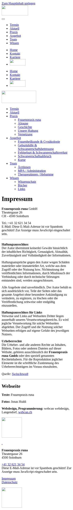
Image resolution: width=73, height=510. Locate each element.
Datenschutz (9, 482)
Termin (14, 25)
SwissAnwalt (20, 374)
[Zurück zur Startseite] (15, 14)
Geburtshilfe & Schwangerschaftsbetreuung (36, 147)
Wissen (14, 43)
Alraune (23, 123)
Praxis (14, 32)
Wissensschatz (27, 181)
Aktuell (14, 28)
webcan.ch (25, 412)
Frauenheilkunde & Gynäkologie (39, 141)
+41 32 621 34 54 (13, 464)
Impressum (9, 478)
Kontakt (15, 53)
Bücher (22, 185)
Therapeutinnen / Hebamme (36, 174)
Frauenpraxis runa (29, 119)
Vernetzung (25, 134)
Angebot (15, 35)
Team (13, 39)
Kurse (22, 160)
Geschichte (25, 127)
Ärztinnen (24, 167)
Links (21, 189)
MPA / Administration (32, 170)
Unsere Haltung (28, 130)
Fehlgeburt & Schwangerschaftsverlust (42, 152)
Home (14, 50)
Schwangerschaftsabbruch (34, 156)
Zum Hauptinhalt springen (18, 3)
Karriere (15, 57)
